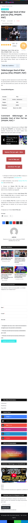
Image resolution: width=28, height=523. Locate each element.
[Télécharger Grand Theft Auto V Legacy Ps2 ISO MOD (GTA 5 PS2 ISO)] (21, 253)
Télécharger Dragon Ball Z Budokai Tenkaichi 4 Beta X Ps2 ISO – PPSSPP (7, 276)
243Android (3, 403)
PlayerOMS (3, 408)
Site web (3, 319)
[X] (7, 222)
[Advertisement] (14, 371)
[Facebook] (3, 222)
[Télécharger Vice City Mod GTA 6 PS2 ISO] (7, 253)
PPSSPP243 (3, 405)
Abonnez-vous (5, 507)
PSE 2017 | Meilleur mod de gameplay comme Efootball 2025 (20, 276)
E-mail (3, 313)
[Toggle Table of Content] (16, 66)
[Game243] (9, 2)
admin (4, 20)
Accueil (3, 6)
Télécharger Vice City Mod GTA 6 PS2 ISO (6, 259)
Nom (2, 307)
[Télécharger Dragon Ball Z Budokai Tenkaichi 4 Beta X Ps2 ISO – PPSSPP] (7, 269)
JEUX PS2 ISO (9, 6)
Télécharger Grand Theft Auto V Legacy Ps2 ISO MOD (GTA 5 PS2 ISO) (20, 260)
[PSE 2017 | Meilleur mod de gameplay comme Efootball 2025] (21, 269)
